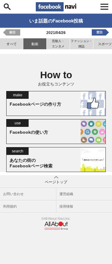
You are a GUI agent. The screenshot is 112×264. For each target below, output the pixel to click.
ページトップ (56, 182)
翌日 (99, 32)
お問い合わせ (13, 194)
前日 (12, 32)
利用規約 (10, 206)
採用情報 (66, 206)
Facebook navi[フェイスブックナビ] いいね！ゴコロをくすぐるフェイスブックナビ (56, 7)
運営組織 (66, 194)
